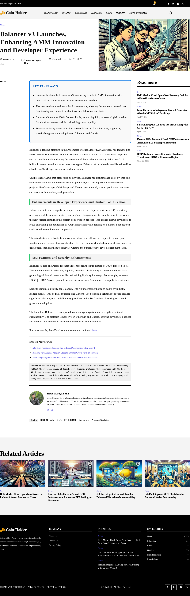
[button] (170, 13)
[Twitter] (182, 3)
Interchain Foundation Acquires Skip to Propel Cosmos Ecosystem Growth (64, 348)
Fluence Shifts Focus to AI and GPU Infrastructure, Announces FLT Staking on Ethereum (69, 497)
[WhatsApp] (3, 110)
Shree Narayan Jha (32, 61)
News (2, 25)
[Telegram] (177, 3)
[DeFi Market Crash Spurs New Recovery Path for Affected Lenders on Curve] (22, 473)
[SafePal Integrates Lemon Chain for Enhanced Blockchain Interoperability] (119, 473)
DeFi (59, 419)
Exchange (84, 419)
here (94, 330)
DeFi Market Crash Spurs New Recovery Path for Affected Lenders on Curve (162, 97)
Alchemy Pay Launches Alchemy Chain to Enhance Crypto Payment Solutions (65, 353)
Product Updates (100, 419)
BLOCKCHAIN (47, 419)
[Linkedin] (173, 3)
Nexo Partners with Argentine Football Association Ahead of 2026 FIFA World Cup (162, 112)
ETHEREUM (70, 419)
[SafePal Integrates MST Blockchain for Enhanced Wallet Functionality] (167, 473)
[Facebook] (168, 3)
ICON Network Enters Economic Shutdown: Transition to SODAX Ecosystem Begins (160, 156)
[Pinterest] (3, 103)
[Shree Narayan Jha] (36, 401)
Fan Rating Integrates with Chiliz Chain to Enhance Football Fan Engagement (65, 357)
